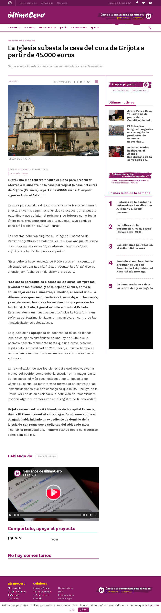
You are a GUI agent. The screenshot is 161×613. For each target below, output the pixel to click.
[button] (149, 27)
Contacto (62, 3)
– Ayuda (37, 598)
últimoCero (22, 169)
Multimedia (45, 27)
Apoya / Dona (41, 588)
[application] (53, 492)
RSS (60, 591)
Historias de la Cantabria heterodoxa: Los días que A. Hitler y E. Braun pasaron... (134, 207)
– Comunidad (40, 595)
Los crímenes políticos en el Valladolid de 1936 (134, 246)
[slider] (50, 515)
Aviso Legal (65, 598)
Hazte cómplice (28, 3)
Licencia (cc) (66, 595)
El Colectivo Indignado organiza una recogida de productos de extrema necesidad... (140, 134)
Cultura (28, 27)
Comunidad (47, 3)
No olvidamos (79, 27)
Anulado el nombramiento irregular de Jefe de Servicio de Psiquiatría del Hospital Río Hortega (134, 266)
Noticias (12, 27)
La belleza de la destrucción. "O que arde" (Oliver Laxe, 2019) (134, 228)
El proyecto (15, 588)
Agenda (95, 27)
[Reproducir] (10, 515)
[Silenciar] (91, 515)
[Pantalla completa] (96, 515)
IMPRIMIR (12, 81)
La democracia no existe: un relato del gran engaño (134, 286)
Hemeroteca (65, 588)
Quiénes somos (17, 591)
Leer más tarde (19, 173)
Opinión (63, 27)
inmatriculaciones (47, 456)
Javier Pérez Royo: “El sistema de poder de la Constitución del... (140, 116)
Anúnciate (13, 595)
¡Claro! (83, 609)
